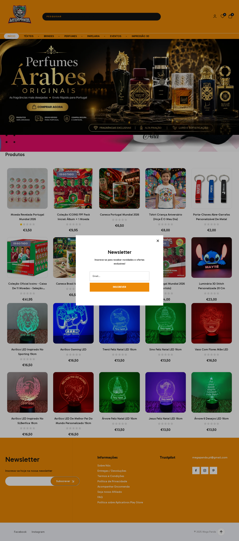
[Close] (158, 241)
